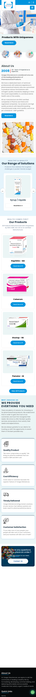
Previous (2, 190)
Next (33, 190)
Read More (9, 43)
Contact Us (18, 561)
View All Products (18, 391)
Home (3, 696)
